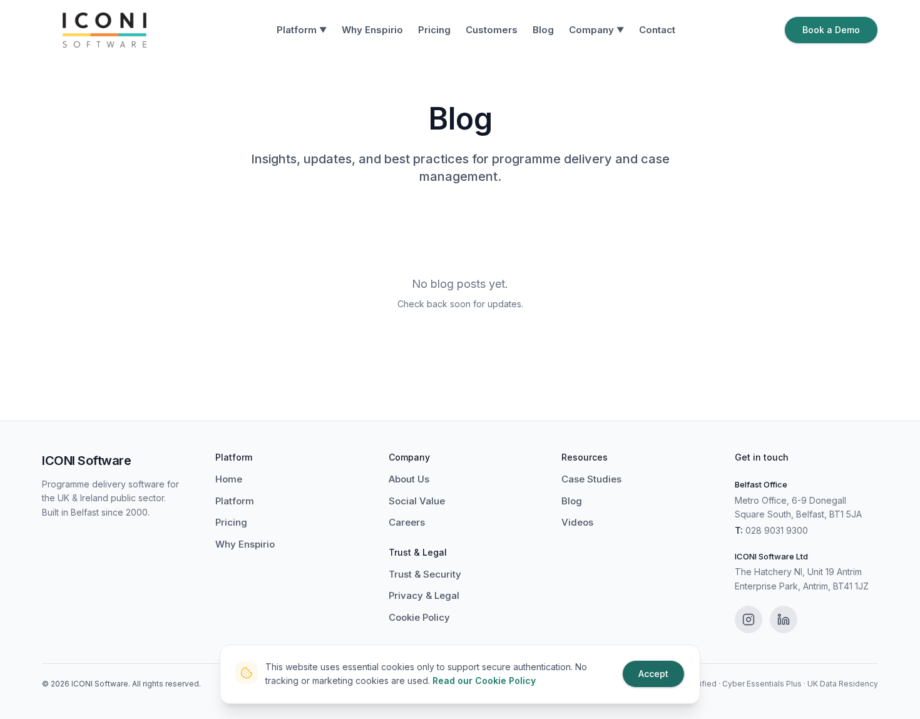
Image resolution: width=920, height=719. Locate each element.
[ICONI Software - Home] (104, 30)
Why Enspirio (372, 30)
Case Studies (591, 479)
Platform (302, 30)
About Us (409, 479)
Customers (492, 30)
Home (228, 479)
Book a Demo (831, 29)
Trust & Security (425, 574)
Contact (657, 30)
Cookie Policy (419, 617)
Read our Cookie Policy (484, 680)
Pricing (434, 30)
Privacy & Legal (424, 595)
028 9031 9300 (776, 530)
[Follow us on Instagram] (748, 619)
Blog (543, 30)
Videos (577, 522)
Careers (407, 522)
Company (596, 30)
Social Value (417, 501)
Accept (653, 673)
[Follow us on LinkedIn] (783, 619)
